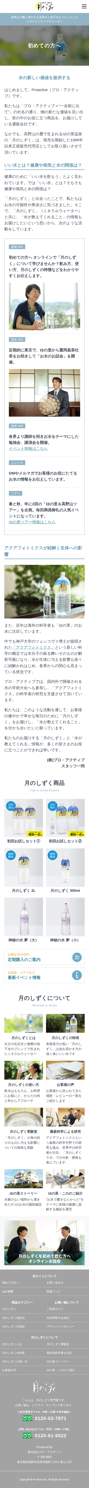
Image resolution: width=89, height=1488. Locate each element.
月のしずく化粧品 (13, 1317)
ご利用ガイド (55, 1309)
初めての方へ (10, 1282)
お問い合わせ (55, 1282)
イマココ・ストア (43, 1405)
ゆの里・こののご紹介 (61, 1370)
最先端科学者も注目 (59, 1352)
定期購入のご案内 (24, 957)
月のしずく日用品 (13, 1326)
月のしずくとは (12, 1344)
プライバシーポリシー (61, 1326)
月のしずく (9, 1309)
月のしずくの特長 (13, 1352)
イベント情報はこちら (28, 448)
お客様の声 (9, 1370)
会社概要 (7, 1291)
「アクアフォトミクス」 (33, 647)
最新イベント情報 (24, 975)
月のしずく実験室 (58, 1344)
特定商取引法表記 (58, 1317)
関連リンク (54, 1291)
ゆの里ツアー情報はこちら (32, 522)
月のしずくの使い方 (14, 1361)
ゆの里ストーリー (58, 1361)
